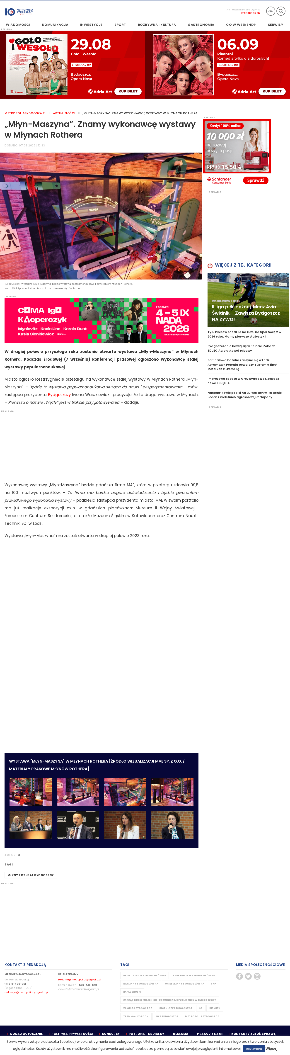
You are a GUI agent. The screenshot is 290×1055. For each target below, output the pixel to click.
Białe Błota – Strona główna (194, 975)
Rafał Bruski (132, 992)
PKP (213, 983)
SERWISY (275, 24)
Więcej (271, 1048)
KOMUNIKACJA (55, 24)
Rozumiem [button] (254, 1049)
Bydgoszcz (251, 13)
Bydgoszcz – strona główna (144, 975)
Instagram (257, 976)
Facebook (239, 976)
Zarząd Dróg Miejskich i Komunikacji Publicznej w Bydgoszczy (169, 1000)
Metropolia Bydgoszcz (202, 1016)
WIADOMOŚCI (18, 24)
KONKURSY (111, 1034)
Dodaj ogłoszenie (26, 1034)
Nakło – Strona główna (140, 983)
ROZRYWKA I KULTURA (157, 24)
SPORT (120, 24)
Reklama (180, 1034)
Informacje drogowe (270, 11)
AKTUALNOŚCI (64, 113)
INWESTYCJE (91, 24)
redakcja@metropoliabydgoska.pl (26, 992)
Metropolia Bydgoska (19, 10)
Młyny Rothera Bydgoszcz (30, 875)
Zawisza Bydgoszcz (137, 1008)
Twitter (248, 976)
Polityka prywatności (72, 1034)
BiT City (214, 1008)
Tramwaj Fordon (136, 1016)
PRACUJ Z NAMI (210, 1034)
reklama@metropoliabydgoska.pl (79, 979)
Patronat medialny (146, 1034)
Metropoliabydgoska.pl (25, 113)
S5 (201, 1008)
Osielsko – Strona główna (184, 983)
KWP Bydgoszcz (167, 1016)
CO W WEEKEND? (241, 24)
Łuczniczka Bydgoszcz (175, 1008)
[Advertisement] (99, 444)
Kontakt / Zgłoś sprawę (253, 1034)
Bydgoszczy (59, 394)
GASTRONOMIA (201, 24)
